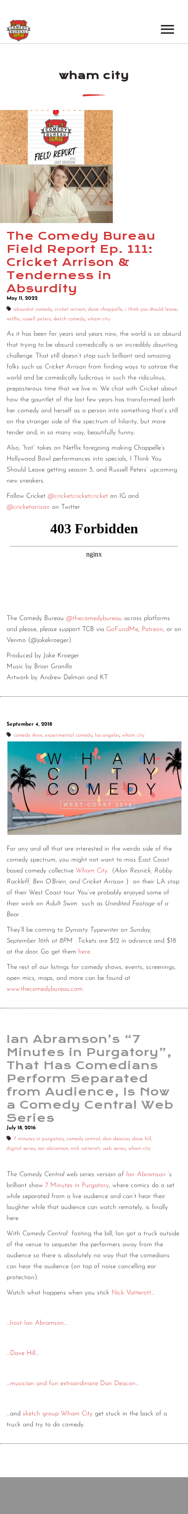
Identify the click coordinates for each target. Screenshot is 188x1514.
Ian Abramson (146, 1174)
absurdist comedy (33, 309)
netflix (13, 319)
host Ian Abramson (37, 1323)
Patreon (152, 629)
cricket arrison (70, 309)
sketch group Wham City (58, 1414)
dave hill (141, 1139)
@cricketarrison (28, 507)
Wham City (92, 871)
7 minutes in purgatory (39, 1139)
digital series (21, 1148)
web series (114, 1148)
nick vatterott (85, 1148)
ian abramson (53, 1148)
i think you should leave (151, 309)
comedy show (28, 735)
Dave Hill (22, 1353)
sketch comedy (69, 319)
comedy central (83, 1139)
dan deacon (116, 1139)
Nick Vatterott (131, 1293)
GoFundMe (121, 629)
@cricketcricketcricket (78, 496)
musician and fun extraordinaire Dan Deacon (73, 1383)
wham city (98, 319)
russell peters (36, 319)
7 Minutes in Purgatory (77, 1185)
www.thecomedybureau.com (45, 989)
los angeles (107, 735)
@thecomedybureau (94, 618)
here (84, 952)
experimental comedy (68, 735)
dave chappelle (105, 309)
